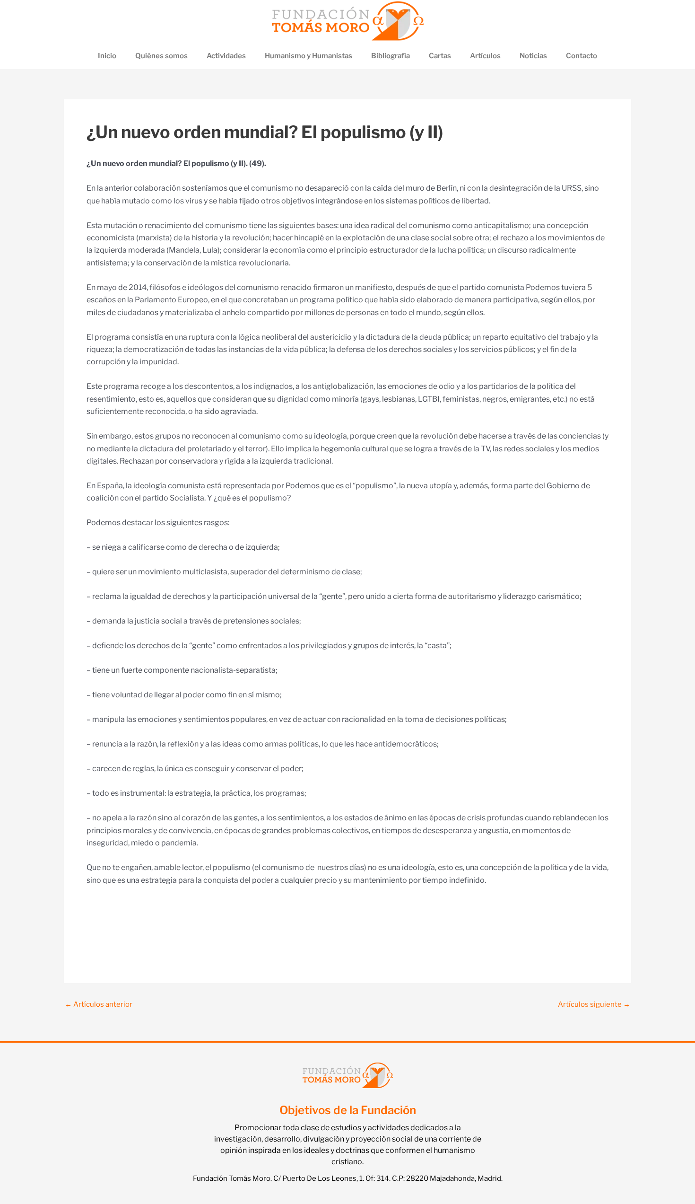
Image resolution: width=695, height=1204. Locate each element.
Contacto (581, 56)
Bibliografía (390, 56)
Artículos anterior (98, 1004)
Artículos (485, 56)
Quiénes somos (161, 56)
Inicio (107, 56)
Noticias (533, 56)
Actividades (226, 56)
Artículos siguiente (594, 1004)
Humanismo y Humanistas (308, 56)
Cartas (440, 56)
